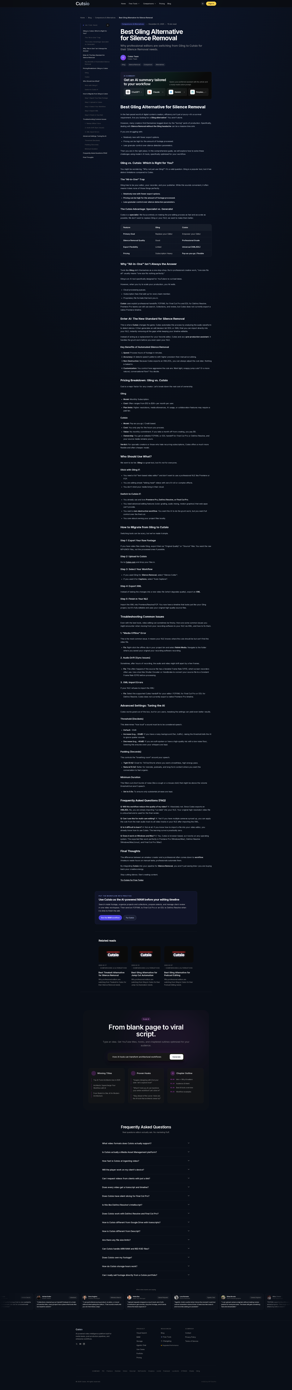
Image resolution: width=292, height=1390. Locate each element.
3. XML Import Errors (92, 132)
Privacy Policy (190, 1337)
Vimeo (125, 1371)
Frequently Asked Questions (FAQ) (95, 153)
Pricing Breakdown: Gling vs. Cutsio (95, 68)
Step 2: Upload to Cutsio (93, 102)
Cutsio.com (131, 562)
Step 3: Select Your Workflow (95, 106)
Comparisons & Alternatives (105, 18)
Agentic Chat (141, 1345)
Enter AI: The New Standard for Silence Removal (94, 56)
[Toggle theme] (203, 4)
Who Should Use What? (91, 81)
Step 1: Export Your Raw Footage (96, 98)
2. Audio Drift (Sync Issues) (94, 128)
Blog (169, 4)
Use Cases (141, 1349)
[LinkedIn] (84, 1344)
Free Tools (133, 4)
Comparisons (148, 4)
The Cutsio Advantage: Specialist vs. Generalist (97, 43)
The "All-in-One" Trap (92, 37)
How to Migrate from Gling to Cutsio (95, 94)
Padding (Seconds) (91, 145)
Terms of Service (191, 1341)
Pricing (162, 4)
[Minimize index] (108, 25)
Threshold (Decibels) (92, 140)
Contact (188, 1333)
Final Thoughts (88, 157)
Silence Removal (134, 64)
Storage (140, 1341)
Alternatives (160, 64)
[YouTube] (80, 1344)
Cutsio (87, 77)
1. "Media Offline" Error (93, 123)
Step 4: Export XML (91, 111)
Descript (133, 1371)
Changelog (167, 1341)
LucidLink (175, 1371)
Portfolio (140, 1353)
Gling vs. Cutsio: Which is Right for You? (95, 32)
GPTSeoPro (212, 1381)
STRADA (184, 1371)
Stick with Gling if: (91, 85)
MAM (138, 1337)
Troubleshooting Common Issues (94, 119)
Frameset (166, 1371)
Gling (87, 73)
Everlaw (118, 1371)
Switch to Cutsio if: (91, 89)
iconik (159, 1371)
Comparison (148, 64)
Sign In (211, 4)
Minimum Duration (91, 149)
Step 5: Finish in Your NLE (94, 115)
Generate (176, 1057)
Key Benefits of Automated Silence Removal (97, 63)
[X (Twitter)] (77, 1344)
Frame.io (110, 1371)
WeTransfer (142, 1371)
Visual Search (142, 1333)
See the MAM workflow (110, 918)
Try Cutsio (130, 918)
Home (123, 4)
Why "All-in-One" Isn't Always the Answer (95, 50)
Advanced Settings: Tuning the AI (94, 136)
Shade (191, 1371)
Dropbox (151, 1371)
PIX (103, 1371)
